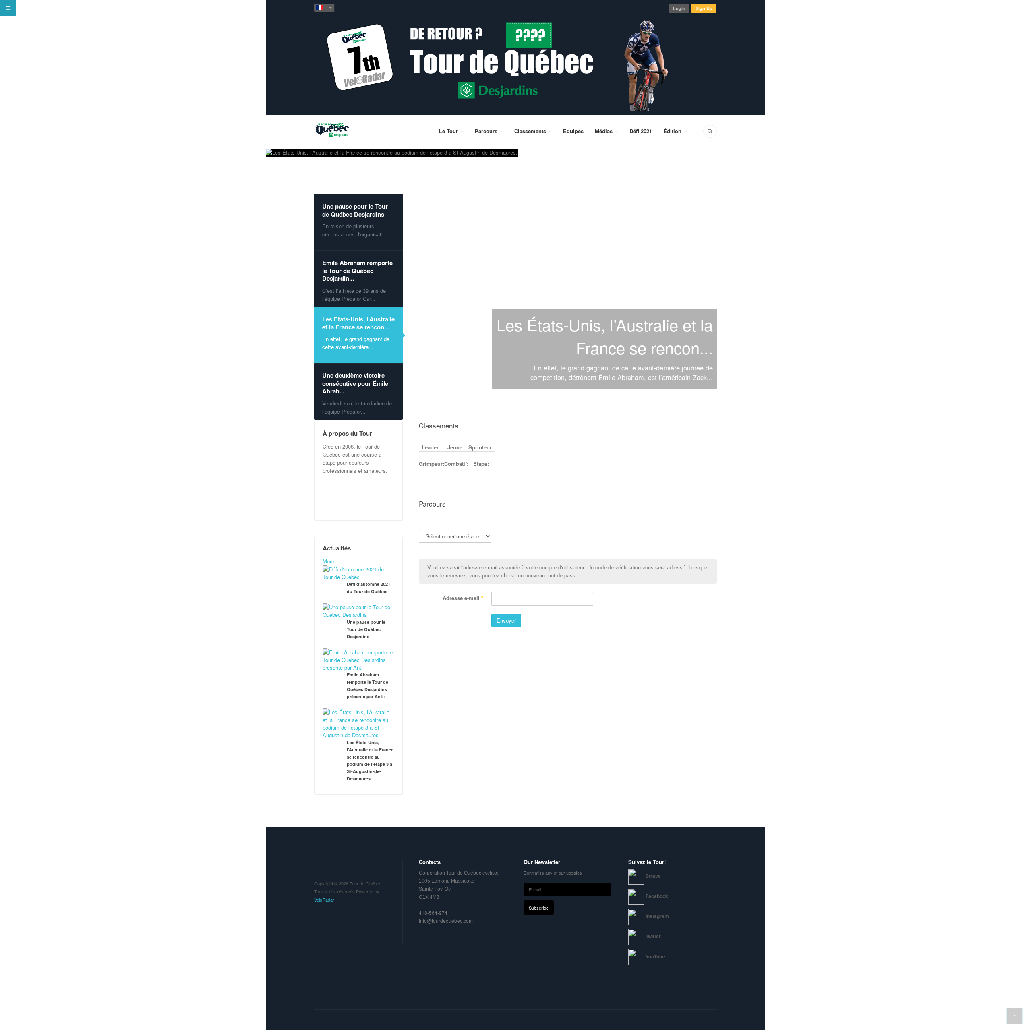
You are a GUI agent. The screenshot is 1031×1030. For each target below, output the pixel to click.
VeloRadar (324, 899)
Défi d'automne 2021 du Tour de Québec (368, 587)
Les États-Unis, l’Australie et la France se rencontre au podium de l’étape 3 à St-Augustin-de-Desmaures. (370, 760)
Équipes (573, 131)
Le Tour (449, 131)
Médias (604, 131)
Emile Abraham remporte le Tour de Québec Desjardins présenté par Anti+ (367, 685)
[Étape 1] (689, 517)
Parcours (487, 131)
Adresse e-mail (463, 598)
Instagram (657, 916)
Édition (673, 131)
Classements (531, 131)
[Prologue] (551, 521)
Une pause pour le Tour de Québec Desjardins (366, 629)
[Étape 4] (559, 521)
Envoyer (506, 620)
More (328, 561)
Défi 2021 (640, 131)
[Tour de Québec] (332, 131)
